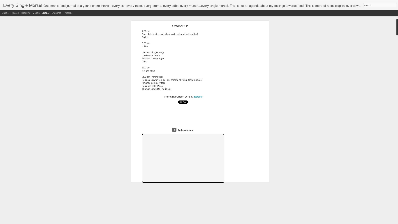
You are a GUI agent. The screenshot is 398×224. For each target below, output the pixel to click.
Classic (5, 12)
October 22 (180, 25)
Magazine (25, 12)
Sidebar (45, 12)
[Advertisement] (241, 74)
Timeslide (68, 12)
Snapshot (56, 12)
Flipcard (15, 12)
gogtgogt (198, 96)
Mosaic (36, 12)
